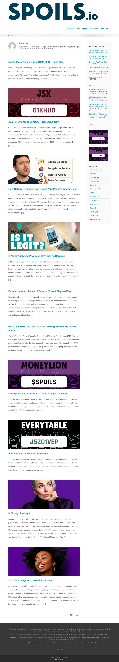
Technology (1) (95, 204)
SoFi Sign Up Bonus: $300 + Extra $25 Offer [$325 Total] (98, 72)
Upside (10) (94, 212)
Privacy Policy (59, 659)
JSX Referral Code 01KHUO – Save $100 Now (33, 122)
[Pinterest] (61, 649)
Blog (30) (93, 173)
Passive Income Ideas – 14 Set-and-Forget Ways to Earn (40, 291)
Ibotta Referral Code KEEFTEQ (95, 78)
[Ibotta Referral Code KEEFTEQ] (98, 154)
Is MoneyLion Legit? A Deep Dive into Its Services (36, 256)
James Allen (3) (95, 189)
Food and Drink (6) (96, 181)
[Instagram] (58, 649)
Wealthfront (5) (95, 219)
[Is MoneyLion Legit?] (44, 494)
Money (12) (93, 193)
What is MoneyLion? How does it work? (31, 580)
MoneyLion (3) (94, 196)
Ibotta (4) (93, 185)
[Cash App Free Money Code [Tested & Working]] (98, 137)
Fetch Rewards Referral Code (99, 67)
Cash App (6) (94, 177)
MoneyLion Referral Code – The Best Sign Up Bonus (38, 393)
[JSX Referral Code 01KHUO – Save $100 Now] (44, 102)
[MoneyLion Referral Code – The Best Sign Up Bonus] (44, 374)
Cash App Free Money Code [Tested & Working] (98, 63)
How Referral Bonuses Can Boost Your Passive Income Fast (42, 189)
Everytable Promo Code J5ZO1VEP (28, 453)
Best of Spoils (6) (95, 170)
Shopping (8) (94, 200)
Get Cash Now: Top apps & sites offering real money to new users (98, 115)
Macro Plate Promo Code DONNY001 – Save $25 (35, 62)
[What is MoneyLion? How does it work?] (44, 561)
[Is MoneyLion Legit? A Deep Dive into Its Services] (44, 236)
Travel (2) (93, 208)
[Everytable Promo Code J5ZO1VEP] (44, 434)
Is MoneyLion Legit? (20, 513)
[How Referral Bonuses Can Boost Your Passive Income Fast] (44, 169)
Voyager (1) (94, 215)
